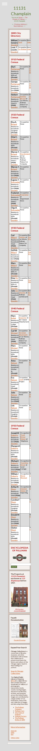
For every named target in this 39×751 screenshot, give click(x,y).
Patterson (15, 84)
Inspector (23, 318)
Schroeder (15, 182)
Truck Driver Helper (23, 437)
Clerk (20, 42)
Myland (14, 333)
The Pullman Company (19, 708)
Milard (14, 237)
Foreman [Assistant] (23, 334)
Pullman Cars (19, 711)
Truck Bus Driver (24, 464)
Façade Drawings (19, 640)
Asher (13, 318)
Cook (21, 380)
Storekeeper (25, 154)
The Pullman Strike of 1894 (20, 719)
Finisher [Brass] (23, 98)
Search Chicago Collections (17, 672)
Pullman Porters (20, 716)
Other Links (15, 738)
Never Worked (23, 477)
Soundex (14, 79)
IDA (12, 734)
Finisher (22, 237)
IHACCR (13, 731)
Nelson (14, 363)
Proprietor (24, 195)
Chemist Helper (23, 490)
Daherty (14, 435)
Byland (14, 124)
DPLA (13, 681)
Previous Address (20, 24)
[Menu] (4, 3)
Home (21, 17)
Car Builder (22, 49)
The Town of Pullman (19, 713)
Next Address (18, 26)
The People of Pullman (19, 18)
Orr (16, 278)
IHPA (12, 733)
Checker (22, 293)
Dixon (13, 489)
